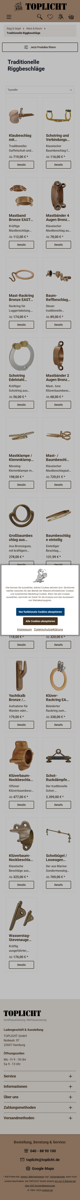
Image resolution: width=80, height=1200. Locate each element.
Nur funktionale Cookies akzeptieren (40, 611)
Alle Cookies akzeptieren (40, 621)
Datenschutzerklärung (48, 629)
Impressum (24, 629)
